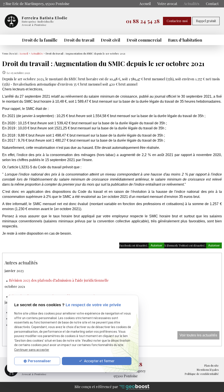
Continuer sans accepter (31, 350)
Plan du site (211, 365)
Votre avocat (167, 3)
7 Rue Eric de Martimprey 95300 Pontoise (125, 373)
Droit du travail (79, 40)
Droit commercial (144, 40)
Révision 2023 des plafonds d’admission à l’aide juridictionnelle (58, 280)
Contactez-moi (177, 21)
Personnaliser (39, 361)
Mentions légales (208, 369)
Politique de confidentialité (202, 374)
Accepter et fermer (98, 361)
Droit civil (110, 40)
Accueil (145, 3)
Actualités (191, 3)
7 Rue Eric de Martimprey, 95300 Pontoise (36, 3)
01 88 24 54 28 (143, 21)
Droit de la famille (40, 40)
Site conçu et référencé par (97, 386)
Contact (212, 3)
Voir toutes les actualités (198, 335)
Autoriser (214, 245)
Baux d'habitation (185, 40)
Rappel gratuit (206, 21)
